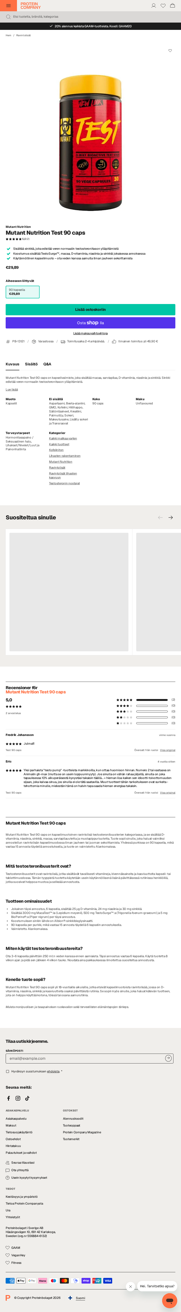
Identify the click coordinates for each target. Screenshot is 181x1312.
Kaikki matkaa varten (63, 438)
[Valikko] (8, 5)
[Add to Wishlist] (170, 50)
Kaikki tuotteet (59, 444)
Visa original (167, 750)
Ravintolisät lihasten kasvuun (63, 475)
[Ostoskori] (172, 5)
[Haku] (8, 17)
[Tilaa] (168, 1058)
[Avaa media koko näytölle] (90, 131)
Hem (8, 35)
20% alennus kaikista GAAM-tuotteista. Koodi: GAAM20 (93, 26)
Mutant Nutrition (18, 227)
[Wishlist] (163, 5)
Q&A (47, 364)
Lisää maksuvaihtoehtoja (90, 333)
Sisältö (31, 364)
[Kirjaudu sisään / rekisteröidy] (153, 5)
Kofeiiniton (56, 450)
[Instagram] (18, 1098)
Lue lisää (12, 389)
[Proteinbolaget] (31, 5)
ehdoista (53, 1071)
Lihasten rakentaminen (65, 456)
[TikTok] (27, 1098)
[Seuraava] (170, 517)
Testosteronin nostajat (64, 483)
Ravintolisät (23, 35)
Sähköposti (14, 1050)
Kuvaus (12, 364)
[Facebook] (8, 1098)
